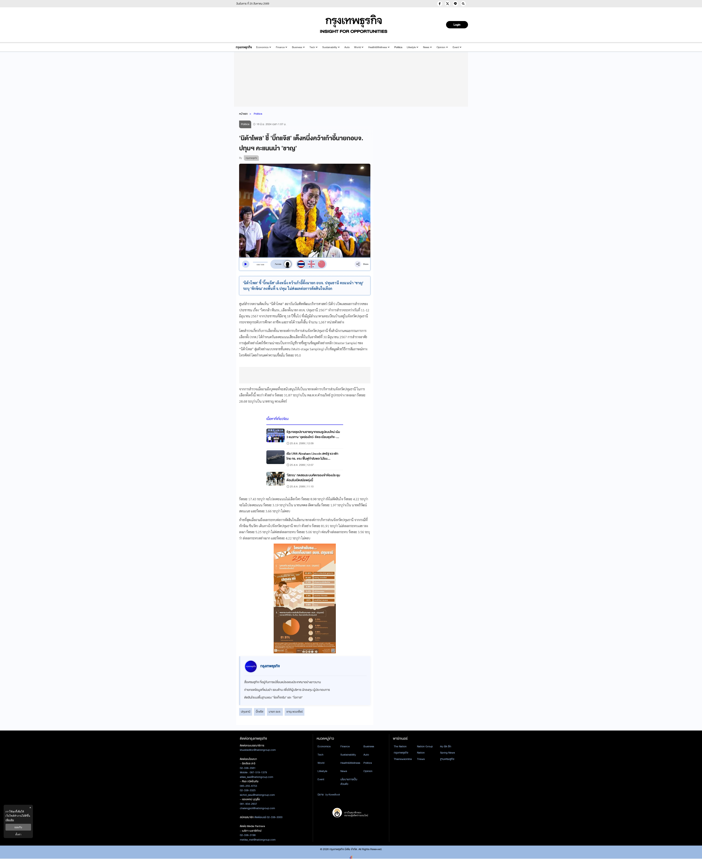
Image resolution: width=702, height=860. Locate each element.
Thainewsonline (403, 759)
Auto (347, 47)
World (357, 47)
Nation (421, 752)
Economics (262, 47)
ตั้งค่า (18, 834)
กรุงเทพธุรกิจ (401, 752)
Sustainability (329, 47)
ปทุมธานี (245, 711)
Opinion (441, 47)
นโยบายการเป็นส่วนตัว (348, 781)
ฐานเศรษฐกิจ (447, 759)
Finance (280, 47)
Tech (312, 47)
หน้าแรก (243, 113)
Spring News (447, 752)
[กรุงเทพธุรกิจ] (244, 47)
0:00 (258, 264)
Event (456, 47)
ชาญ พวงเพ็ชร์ (294, 711)
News (426, 47)
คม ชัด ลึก (445, 746)
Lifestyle (411, 47)
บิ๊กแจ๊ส (259, 711)
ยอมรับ (18, 827)
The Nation (400, 746)
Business (297, 47)
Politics (398, 47)
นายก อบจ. (275, 711)
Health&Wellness (377, 47)
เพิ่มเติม (9, 820)
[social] (439, 3)
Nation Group (425, 746)
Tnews (421, 759)
